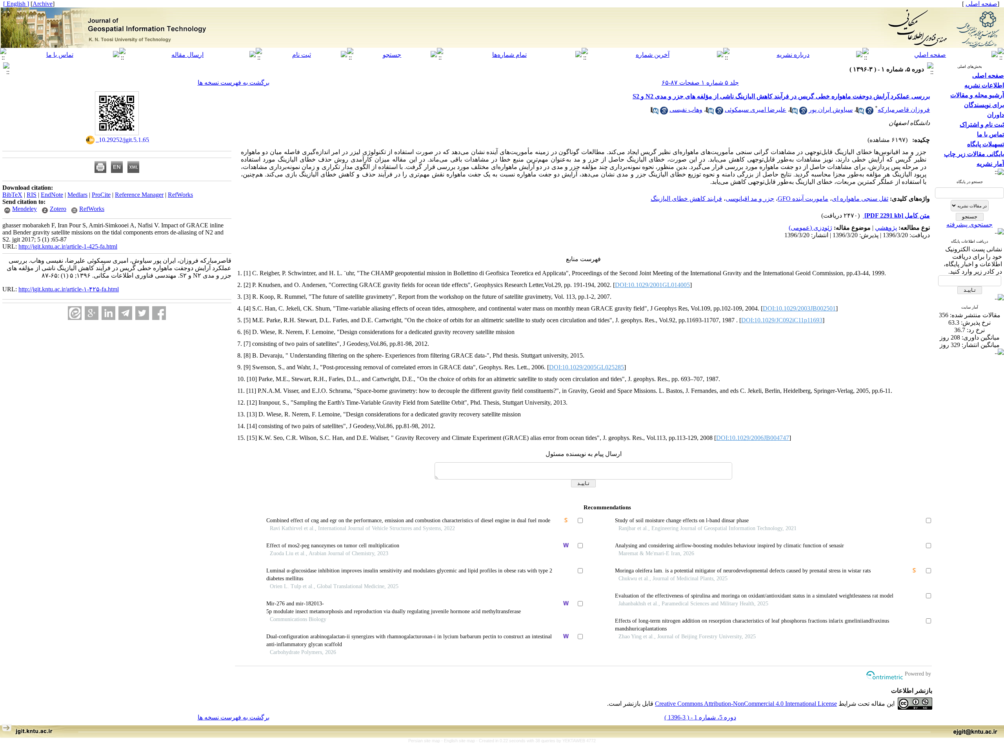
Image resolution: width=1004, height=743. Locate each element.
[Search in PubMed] (860, 112)
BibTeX (12, 194)
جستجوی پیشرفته (969, 224)
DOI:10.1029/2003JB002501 (799, 308)
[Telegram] (125, 313)
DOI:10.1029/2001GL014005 (652, 285)
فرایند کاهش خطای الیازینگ (686, 198)
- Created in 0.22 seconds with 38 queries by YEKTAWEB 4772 (536, 740)
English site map (460, 740)
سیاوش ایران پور (831, 109)
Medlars (77, 194)
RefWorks (180, 194)
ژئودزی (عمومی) (810, 227)
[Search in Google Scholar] (869, 112)
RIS (31, 194)
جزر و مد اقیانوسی (750, 198)
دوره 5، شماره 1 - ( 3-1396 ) (700, 717)
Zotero (58, 208)
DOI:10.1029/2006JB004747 (752, 437)
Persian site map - (426, 740)
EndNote (52, 194)
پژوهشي (886, 227)
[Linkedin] (108, 313)
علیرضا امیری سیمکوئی (755, 109)
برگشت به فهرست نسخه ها (233, 82)
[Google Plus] (91, 313)
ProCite (101, 194)
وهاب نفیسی (685, 109)
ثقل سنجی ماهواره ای (860, 198)
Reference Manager (139, 194)
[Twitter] (142, 313)
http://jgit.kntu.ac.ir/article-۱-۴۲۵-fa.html (68, 289)
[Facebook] (159, 313)
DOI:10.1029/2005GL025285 (586, 367)
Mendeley (24, 208)
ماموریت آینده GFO (803, 198)
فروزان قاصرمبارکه (904, 109)
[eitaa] (75, 313)
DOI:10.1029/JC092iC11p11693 (781, 320)
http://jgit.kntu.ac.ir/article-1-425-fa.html (67, 246)
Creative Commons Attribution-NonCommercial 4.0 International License (746, 703)
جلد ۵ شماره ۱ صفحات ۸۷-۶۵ (700, 82)
